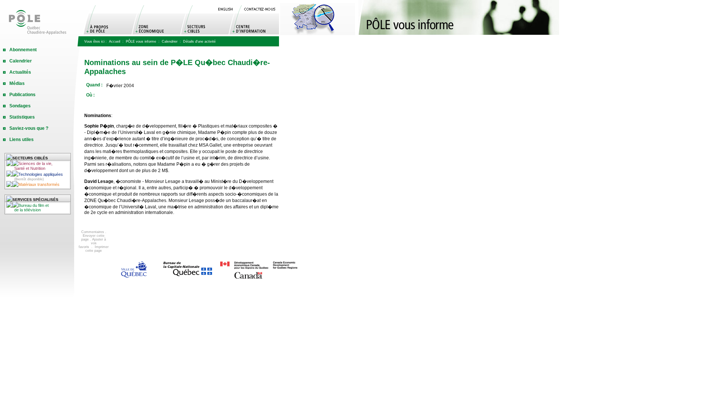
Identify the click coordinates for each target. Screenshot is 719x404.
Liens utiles (21, 139)
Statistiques (22, 117)
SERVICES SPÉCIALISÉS (35, 200)
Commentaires (92, 232)
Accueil (114, 41)
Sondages (20, 105)
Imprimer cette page (97, 248)
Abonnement (23, 49)
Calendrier (170, 41)
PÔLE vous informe (141, 41)
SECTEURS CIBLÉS (30, 158)
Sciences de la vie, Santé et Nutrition (29, 166)
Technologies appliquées (38, 176)
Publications (22, 94)
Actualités (20, 72)
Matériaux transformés (39, 184)
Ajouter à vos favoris (92, 243)
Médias (17, 83)
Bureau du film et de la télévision (27, 207)
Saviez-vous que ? (28, 128)
